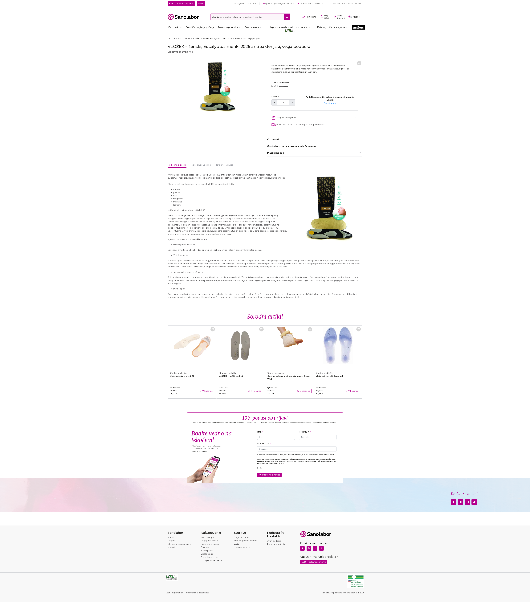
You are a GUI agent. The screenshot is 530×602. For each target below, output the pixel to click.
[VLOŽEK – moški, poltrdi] (241, 347)
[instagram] (460, 501)
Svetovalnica (252, 27)
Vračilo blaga (207, 554)
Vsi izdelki (173, 27)
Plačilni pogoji (275, 153)
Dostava (205, 547)
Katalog (321, 27)
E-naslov (263, 443)
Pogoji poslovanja (209, 540)
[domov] (169, 38)
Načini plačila (207, 550)
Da (261, 468)
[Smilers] (358, 27)
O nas (201, 3)
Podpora (252, 3)
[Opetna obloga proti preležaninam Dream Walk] (289, 347)
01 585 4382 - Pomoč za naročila (345, 3)
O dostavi (273, 139)
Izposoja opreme (242, 547)
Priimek (304, 432)
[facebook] (453, 501)
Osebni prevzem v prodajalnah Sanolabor (292, 146)
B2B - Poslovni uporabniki (181, 3)
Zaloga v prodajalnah (286, 117)
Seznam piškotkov (174, 593)
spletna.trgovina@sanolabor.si (279, 3)
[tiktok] (474, 501)
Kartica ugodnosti (339, 27)
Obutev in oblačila (181, 38)
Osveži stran (330, 103)
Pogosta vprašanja (276, 544)
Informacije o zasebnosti (197, 593)
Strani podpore (274, 541)
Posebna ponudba (228, 27)
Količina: (275, 96)
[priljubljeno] (359, 63)
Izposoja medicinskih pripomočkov (290, 27)
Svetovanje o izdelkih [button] (311, 3)
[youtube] (467, 501)
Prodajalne (239, 3)
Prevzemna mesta (210, 544)
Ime (259, 432)
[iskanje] (287, 16)
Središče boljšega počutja (200, 27)
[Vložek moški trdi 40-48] (192, 347)
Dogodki (172, 540)
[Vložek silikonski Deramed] (338, 347)
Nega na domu (241, 537)
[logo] (183, 17)
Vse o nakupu (207, 537)
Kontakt (171, 537)
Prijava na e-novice (271, 475)
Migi (191, 52)
